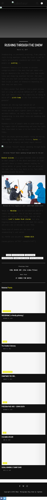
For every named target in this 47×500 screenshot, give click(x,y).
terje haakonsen (36, 258)
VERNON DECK (29, 237)
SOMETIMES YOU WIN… (9, 376)
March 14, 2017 (22, 49)
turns (35, 139)
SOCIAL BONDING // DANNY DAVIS (12, 467)
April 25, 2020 (7, 470)
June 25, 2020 (6, 439)
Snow (4, 341)
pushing (14, 63)
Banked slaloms (8, 158)
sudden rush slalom (21, 258)
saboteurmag (30, 255)
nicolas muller (18, 255)
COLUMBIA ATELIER (7, 437)
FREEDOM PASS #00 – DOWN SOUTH (13, 406)
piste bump (16, 97)
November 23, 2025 (7, 318)
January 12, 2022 (7, 379)
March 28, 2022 (7, 348)
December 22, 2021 (7, 409)
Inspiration (7, 371)
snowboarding (7, 258)
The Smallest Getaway (9, 346)
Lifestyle (6, 311)
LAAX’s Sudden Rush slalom (19, 219)
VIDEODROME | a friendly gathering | (12, 315)
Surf (4, 402)
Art (4, 432)
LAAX (8, 255)
